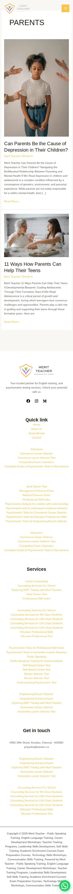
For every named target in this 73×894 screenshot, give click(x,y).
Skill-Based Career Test (36, 669)
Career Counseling (36, 581)
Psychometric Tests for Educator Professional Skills (36, 516)
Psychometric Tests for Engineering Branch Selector (36, 521)
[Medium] (45, 401)
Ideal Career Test (36, 486)
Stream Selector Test (36, 673)
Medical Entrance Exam (36, 495)
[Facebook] (28, 401)
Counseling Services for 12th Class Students (36, 627)
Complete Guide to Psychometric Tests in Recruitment (37, 466)
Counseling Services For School (36, 585)
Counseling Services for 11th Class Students (36, 623)
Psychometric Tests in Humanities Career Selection (36, 652)
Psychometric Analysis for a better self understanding (36, 503)
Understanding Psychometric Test (36, 682)
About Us (36, 428)
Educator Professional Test (36, 636)
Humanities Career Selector (36, 707)
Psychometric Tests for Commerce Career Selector (37, 512)
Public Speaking (36, 656)
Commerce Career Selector (36, 453)
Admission (37, 449)
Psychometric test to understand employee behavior (36, 508)
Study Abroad (37, 433)
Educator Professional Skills (36, 631)
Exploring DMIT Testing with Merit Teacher (37, 589)
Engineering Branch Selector (37, 694)
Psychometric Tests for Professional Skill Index (36, 647)
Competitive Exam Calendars (36, 462)
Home (36, 424)
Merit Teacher (12, 156)
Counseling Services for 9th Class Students (36, 614)
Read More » (12, 201)
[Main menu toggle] (65, 8)
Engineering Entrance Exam (36, 698)
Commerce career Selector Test (36, 457)
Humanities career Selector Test (36, 711)
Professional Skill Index (36, 499)
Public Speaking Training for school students (36, 660)
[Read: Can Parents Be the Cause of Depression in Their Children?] (36, 87)
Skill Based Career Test (36, 665)
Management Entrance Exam (36, 490)
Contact (36, 437)
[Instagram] (36, 401)
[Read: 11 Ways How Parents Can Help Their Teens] (36, 235)
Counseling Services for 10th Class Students (36, 618)
